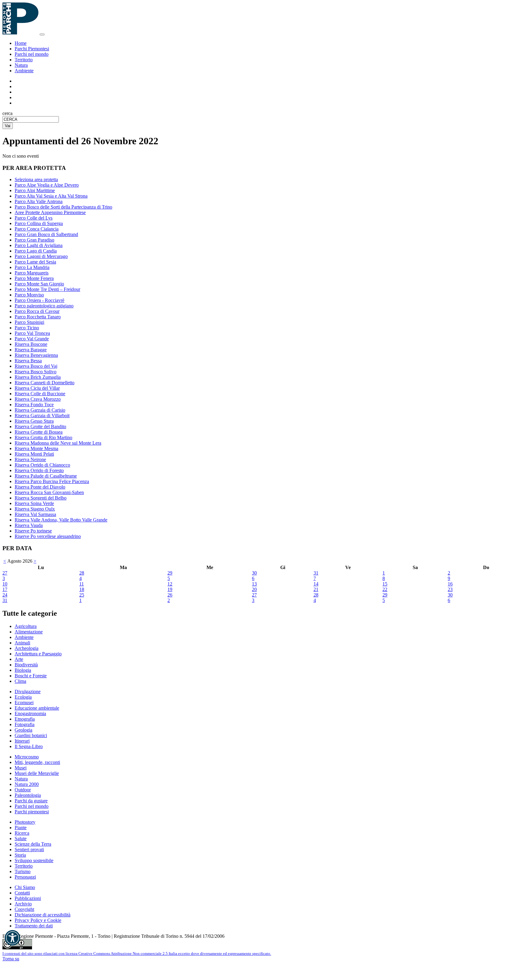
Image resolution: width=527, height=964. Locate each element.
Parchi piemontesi (32, 811)
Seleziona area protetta (36, 179)
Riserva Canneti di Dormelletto (44, 382)
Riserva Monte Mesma (36, 448)
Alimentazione (29, 631)
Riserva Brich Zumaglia (38, 377)
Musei (21, 767)
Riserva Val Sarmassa (35, 514)
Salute (21, 838)
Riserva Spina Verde (34, 503)
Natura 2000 (27, 784)
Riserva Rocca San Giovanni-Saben (49, 492)
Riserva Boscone (31, 344)
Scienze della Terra (33, 844)
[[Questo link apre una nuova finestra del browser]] (17, 947)
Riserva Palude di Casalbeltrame (46, 475)
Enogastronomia (30, 713)
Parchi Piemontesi (32, 48)
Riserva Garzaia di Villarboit (42, 415)
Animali (22, 642)
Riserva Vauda (29, 525)
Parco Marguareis (31, 272)
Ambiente (24, 70)
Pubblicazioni (28, 898)
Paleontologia (28, 795)
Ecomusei (24, 702)
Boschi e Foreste (31, 675)
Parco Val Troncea (32, 333)
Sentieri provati (29, 849)
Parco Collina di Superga (39, 223)
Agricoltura (26, 626)
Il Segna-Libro (29, 746)
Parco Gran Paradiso (34, 239)
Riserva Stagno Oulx (35, 508)
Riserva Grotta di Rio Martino (43, 437)
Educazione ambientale (37, 708)
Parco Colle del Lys (33, 217)
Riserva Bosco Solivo (35, 371)
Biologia (23, 670)
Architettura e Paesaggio (38, 653)
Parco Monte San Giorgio (39, 283)
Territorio (24, 59)
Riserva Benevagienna (36, 355)
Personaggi (25, 877)
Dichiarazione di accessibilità (42, 914)
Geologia (23, 730)
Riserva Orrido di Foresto (39, 470)
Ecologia (23, 697)
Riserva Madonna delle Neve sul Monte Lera (58, 443)
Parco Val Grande (32, 338)
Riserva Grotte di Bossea (39, 432)
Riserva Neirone (30, 459)
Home (21, 43)
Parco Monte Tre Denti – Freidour (47, 289)
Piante (21, 827)
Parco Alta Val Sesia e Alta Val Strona (51, 196)
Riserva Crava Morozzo (38, 399)
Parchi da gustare (31, 800)
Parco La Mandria (32, 267)
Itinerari (22, 741)
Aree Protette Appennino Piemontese (50, 212)
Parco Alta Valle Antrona (39, 201)
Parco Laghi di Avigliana (39, 245)
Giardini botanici (31, 735)
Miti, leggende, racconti (37, 762)
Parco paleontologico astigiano (44, 305)
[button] (12, 938)
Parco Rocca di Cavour (37, 311)
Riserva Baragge (31, 349)
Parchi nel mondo (31, 54)
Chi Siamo (25, 887)
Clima (20, 681)
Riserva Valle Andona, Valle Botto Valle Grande (61, 519)
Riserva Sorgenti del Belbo (40, 497)
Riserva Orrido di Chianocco (42, 465)
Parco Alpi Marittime (35, 190)
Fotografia (24, 724)
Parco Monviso (29, 294)
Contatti (22, 892)
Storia (20, 855)
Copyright (24, 909)
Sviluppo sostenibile (34, 860)
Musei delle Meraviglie (37, 773)
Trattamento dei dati (34, 925)
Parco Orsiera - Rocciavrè (39, 300)
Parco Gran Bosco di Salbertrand (46, 234)
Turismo (22, 871)
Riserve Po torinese (33, 530)
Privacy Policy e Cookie (38, 920)
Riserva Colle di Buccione (40, 393)
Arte (19, 659)
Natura (21, 65)
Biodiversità (26, 664)
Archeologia (26, 648)
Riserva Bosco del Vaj (36, 366)
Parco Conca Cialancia (37, 228)
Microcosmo (27, 756)
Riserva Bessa (28, 360)
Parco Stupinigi (29, 322)
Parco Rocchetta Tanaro (38, 316)
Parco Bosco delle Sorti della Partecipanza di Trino (63, 207)
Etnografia (25, 719)
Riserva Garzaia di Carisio (40, 410)
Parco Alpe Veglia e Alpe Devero (47, 185)
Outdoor (23, 789)
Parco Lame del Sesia (35, 261)
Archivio (23, 903)
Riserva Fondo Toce (34, 404)
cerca (7, 113)
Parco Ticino (27, 327)
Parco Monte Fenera (34, 278)
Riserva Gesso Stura (34, 421)
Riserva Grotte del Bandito (40, 426)
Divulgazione (28, 691)
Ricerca (22, 833)
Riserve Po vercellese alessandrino (48, 536)
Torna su (10, 958)
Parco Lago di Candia (36, 250)
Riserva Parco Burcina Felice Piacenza (52, 481)
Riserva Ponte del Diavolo (40, 486)
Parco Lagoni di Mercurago (41, 256)
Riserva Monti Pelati (34, 454)
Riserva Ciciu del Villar (37, 388)
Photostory (25, 822)
